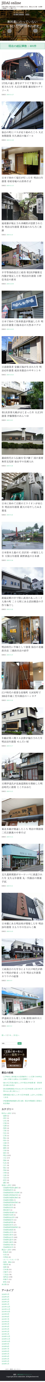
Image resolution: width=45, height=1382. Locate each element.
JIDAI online (11, 3)
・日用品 (5, 1257)
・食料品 (5, 1277)
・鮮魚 (4, 1282)
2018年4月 (5, 1356)
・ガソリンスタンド (9, 1260)
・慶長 (4, 1148)
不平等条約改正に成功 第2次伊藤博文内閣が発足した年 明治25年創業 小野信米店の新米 (22, 276)
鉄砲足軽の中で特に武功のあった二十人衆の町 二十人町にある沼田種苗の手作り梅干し (22, 601)
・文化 (4, 1121)
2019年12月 (6, 1307)
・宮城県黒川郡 (7, 1245)
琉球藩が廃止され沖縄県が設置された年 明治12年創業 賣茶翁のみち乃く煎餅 (22, 227)
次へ (17, 1035)
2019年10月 (6, 1312)
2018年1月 (5, 1364)
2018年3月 (5, 1359)
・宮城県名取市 (7, 1205)
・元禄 (4, 1143)
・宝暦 (4, 1126)
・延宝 (4, 1180)
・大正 (4, 1158)
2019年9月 (5, 1314)
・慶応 (4, 1183)
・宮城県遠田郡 (7, 1222)
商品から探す (6, 1250)
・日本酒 (5, 1269)
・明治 (4, 1155)
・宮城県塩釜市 (7, 1240)
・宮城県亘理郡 (7, 1200)
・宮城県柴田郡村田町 (10, 1202)
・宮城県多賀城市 (8, 1212)
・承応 (4, 1118)
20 (14, 1035)
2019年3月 (5, 1329)
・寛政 (4, 1160)
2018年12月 (6, 1336)
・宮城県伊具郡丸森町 (10, 1188)
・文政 (4, 1175)
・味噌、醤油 (6, 1262)
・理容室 (5, 1264)
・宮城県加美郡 (7, 1230)
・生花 (4, 1255)
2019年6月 (5, 1322)
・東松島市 (6, 1210)
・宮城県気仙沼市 (8, 1217)
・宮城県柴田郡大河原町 (11, 1193)
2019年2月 (5, 1332)
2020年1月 (5, 1304)
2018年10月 (6, 1341)
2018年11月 (6, 1339)
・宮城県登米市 (7, 1225)
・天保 (4, 1150)
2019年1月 (5, 1334)
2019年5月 (5, 1324)
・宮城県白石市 (7, 1232)
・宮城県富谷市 (7, 1247)
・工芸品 (5, 1274)
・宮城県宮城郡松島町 (10, 1198)
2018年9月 (5, 1344)
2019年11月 (6, 1309)
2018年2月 (5, 1361)
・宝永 (4, 1133)
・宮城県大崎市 (7, 1242)
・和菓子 (5, 1279)
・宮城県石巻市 (7, 1235)
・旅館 (4, 1267)
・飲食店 (5, 1252)
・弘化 (4, 1163)
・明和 (4, 1128)
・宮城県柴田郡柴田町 (10, 1227)
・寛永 (4, 1138)
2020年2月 (5, 1302)
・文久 (4, 1165)
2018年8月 (5, 1346)
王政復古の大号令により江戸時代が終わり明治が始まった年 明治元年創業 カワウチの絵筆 (22, 973)
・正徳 (4, 1123)
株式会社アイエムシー (25, 1374)
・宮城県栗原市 (7, 1220)
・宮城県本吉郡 (7, 1215)
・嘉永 (4, 1153)
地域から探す (6, 1185)
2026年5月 (5, 1294)
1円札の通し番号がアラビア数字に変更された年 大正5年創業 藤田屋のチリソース (22, 87)
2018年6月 (5, 1351)
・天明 (4, 1173)
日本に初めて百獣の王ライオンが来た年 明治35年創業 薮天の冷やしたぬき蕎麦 (22, 507)
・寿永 (4, 1140)
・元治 (4, 1178)
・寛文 (4, 1168)
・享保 (4, 1170)
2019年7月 (5, 1319)
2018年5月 (5, 1354)
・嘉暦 (4, 1116)
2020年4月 (5, 1297)
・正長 (4, 1136)
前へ (3, 1035)
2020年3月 (5, 1299)
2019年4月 (5, 1326)
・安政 (4, 1145)
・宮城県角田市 (7, 1190)
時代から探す (6, 1113)
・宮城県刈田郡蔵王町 (10, 1195)
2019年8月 (5, 1317)
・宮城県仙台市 (7, 1237)
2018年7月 (5, 1349)
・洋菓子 (5, 1272)
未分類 (4, 1284)
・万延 (4, 1131)
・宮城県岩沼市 (7, 1207)
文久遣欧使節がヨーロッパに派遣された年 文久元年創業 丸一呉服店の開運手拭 (22, 878)
